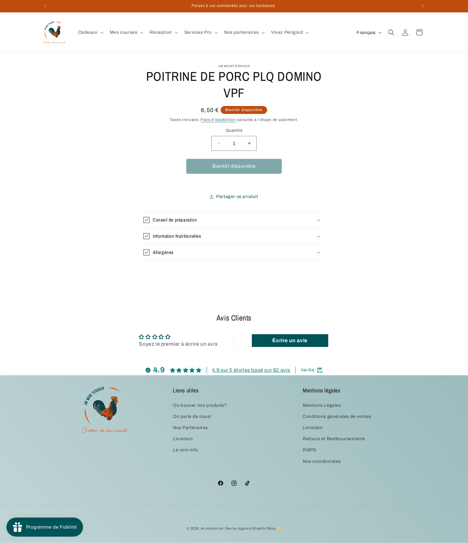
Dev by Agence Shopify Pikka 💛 (253, 528)
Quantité (234, 130)
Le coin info (185, 450)
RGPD (309, 450)
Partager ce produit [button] (237, 196)
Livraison (183, 438)
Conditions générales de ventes (337, 416)
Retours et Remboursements (334, 438)
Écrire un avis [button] (289, 340)
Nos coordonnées (322, 461)
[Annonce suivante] (423, 6)
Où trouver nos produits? (200, 405)
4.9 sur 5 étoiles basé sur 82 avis (251, 370)
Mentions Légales (322, 405)
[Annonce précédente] (45, 6)
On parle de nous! (192, 416)
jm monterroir (212, 528)
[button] (90, 32)
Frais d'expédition (218, 119)
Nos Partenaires (190, 427)
